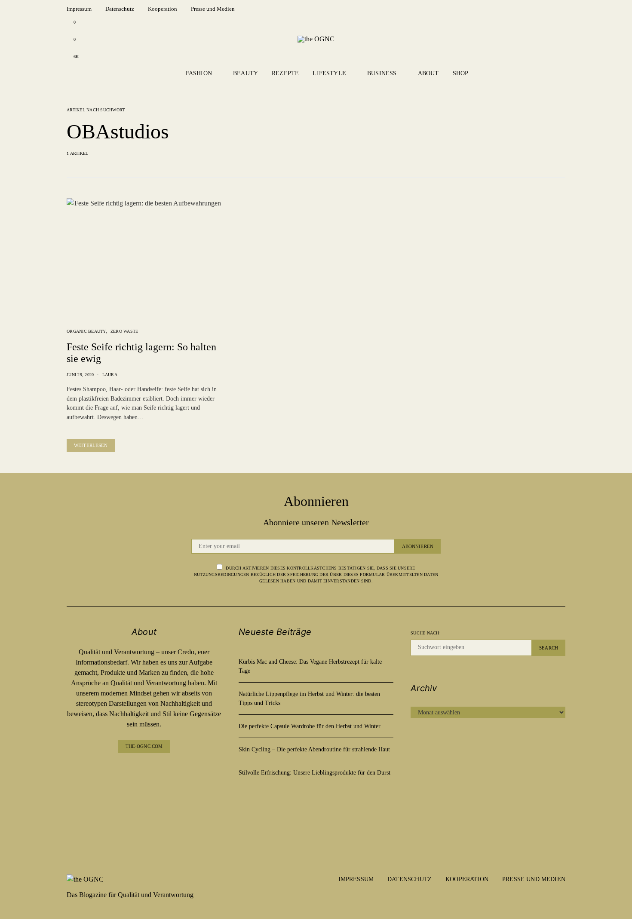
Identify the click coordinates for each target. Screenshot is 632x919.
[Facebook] (144, 771)
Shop (461, 73)
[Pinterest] (144, 806)
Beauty (245, 73)
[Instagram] (144, 789)
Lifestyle (329, 73)
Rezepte (285, 73)
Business (381, 73)
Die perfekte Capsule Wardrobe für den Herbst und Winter (309, 726)
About (428, 73)
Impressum (79, 9)
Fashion (199, 73)
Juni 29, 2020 (80, 374)
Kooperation (162, 9)
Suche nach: (426, 633)
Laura (109, 374)
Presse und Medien (213, 9)
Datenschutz (119, 9)
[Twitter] (144, 823)
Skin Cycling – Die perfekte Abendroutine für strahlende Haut (314, 749)
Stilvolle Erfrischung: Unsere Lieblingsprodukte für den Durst (314, 772)
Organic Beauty (86, 331)
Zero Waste (124, 331)
